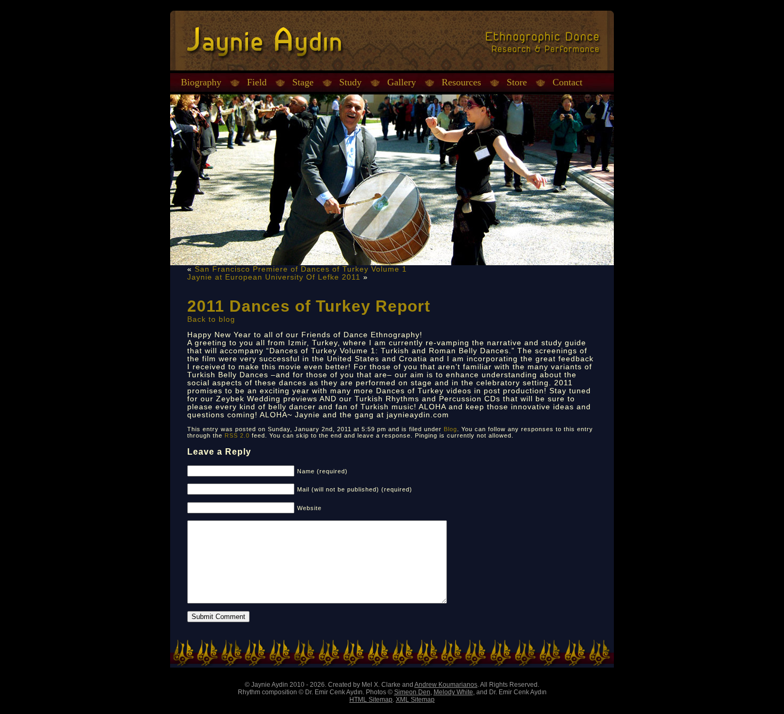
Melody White (453, 692)
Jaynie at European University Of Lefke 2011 (274, 277)
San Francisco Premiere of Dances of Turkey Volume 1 (301, 269)
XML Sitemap (415, 699)
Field (257, 82)
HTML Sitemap (371, 699)
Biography (201, 82)
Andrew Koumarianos (445, 684)
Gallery (401, 82)
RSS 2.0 (237, 435)
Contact (567, 82)
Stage (303, 82)
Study (350, 82)
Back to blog (211, 319)
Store (517, 82)
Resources (461, 82)
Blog (450, 429)
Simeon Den (412, 692)
